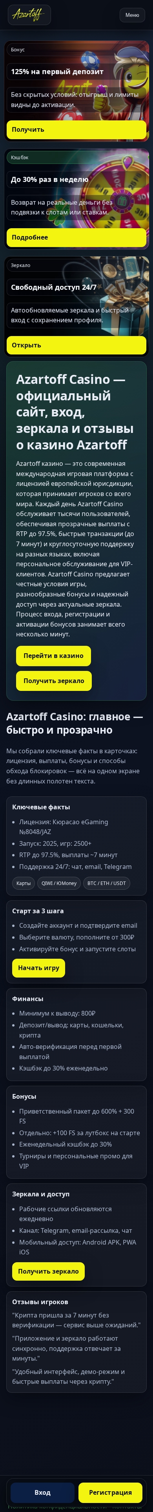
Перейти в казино (54, 655)
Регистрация (110, 1492)
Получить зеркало (54, 680)
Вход (43, 1492)
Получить (28, 129)
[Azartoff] (29, 15)
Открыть (26, 345)
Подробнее (30, 237)
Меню (132, 15)
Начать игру (38, 967)
